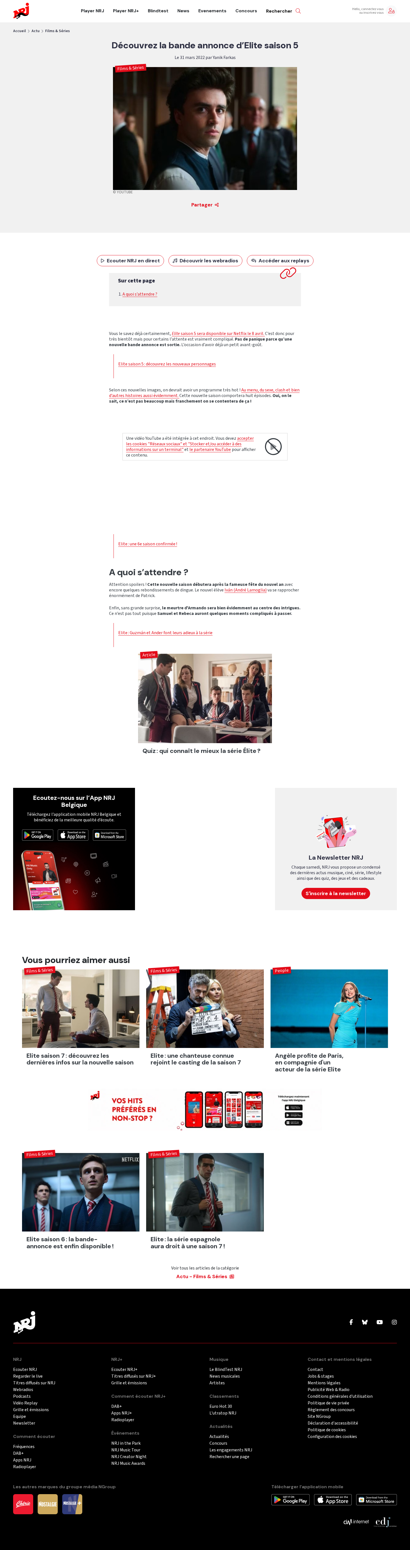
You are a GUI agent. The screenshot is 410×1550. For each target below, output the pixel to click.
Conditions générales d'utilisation (340, 1396)
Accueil (19, 31)
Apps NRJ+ (121, 1413)
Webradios (23, 1390)
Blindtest (158, 10)
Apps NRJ (22, 1460)
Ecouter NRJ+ (124, 1370)
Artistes (217, 1383)
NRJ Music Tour (125, 1450)
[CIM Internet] (356, 1522)
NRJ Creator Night (129, 1457)
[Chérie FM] (23, 1504)
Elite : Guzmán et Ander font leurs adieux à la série (165, 633)
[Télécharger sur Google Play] (37, 835)
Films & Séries (57, 31)
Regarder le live (28, 1376)
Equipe (19, 1417)
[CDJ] (385, 1522)
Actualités (219, 1437)
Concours (246, 10)
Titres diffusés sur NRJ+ (133, 1376)
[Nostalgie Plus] (72, 1504)
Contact (315, 1370)
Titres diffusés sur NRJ (34, 1383)
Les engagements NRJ (230, 1450)
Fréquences (24, 1447)
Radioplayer (24, 1467)
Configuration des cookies (332, 1437)
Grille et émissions (31, 1410)
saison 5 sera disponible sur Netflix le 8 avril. (218, 334)
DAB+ (18, 1453)
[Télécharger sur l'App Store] (73, 835)
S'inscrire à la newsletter (336, 893)
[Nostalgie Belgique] (48, 1504)
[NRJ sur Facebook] (351, 1322)
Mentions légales (324, 1383)
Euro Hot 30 (220, 1406)
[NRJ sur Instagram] (394, 1322)
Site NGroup (319, 1417)
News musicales (224, 1376)
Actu (36, 31)
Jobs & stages (321, 1376)
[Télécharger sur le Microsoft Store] (109, 835)
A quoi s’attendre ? (139, 294)
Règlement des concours (331, 1410)
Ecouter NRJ (25, 1370)
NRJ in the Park (126, 1443)
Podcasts (22, 1396)
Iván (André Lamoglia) (246, 590)
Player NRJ (92, 10)
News (183, 10)
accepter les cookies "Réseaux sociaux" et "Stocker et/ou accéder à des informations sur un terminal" (190, 444)
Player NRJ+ (126, 10)
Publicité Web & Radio (328, 1390)
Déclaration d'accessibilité (333, 1423)
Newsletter (24, 1423)
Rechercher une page (229, 1457)
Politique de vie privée (328, 1403)
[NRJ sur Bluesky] (365, 1322)
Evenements (212, 10)
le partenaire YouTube (210, 449)
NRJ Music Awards (128, 1463)
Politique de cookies (327, 1430)
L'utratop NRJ (222, 1413)
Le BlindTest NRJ (225, 1370)
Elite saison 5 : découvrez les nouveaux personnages (167, 364)
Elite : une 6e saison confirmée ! (147, 544)
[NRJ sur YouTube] (380, 1322)
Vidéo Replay (25, 1403)
